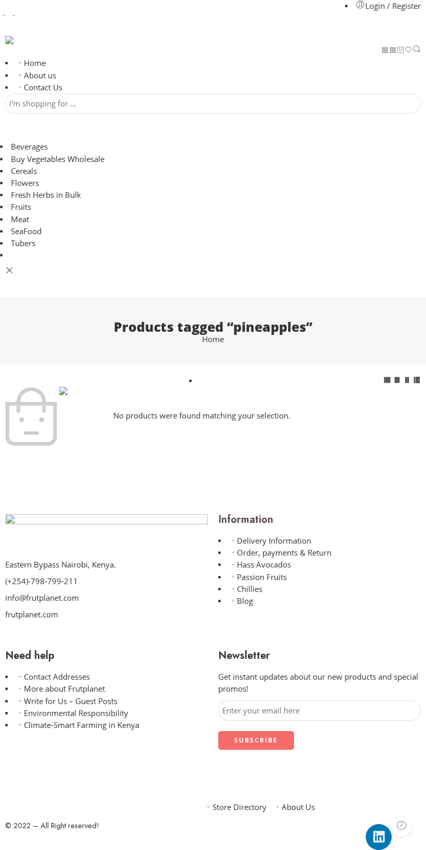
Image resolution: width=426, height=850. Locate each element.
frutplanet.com (31, 614)
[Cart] (401, 50)
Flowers (25, 183)
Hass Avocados (264, 565)
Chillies (249, 589)
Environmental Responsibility (76, 713)
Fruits (21, 207)
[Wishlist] (408, 51)
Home (35, 63)
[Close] (9, 270)
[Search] (416, 51)
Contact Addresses (57, 677)
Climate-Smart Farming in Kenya (81, 725)
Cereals (24, 171)
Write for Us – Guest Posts (70, 701)
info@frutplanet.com (42, 598)
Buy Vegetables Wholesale (57, 159)
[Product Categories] (385, 51)
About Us (298, 807)
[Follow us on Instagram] (58, 636)
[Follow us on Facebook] (25, 636)
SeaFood (26, 231)
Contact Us (43, 87)
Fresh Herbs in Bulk (46, 195)
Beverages (29, 147)
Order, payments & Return (284, 553)
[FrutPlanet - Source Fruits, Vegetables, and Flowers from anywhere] (27, 40)
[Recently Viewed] (401, 825)
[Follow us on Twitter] (8, 636)
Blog (245, 601)
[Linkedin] (379, 837)
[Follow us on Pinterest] (41, 636)
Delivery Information (274, 541)
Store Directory (239, 807)
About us (40, 75)
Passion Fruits (262, 577)
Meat (20, 219)
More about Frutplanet (64, 689)
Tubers (23, 243)
